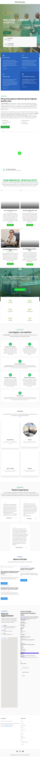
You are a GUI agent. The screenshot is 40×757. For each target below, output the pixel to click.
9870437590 (10, 726)
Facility (22, 727)
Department (23, 725)
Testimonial (23, 737)
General (30, 468)
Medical (28, 566)
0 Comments (10, 575)
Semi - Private (10, 468)
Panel (22, 732)
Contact (22, 744)
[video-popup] (19, 153)
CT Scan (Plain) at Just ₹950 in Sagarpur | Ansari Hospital (27, 569)
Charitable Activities (24, 742)
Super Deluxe (10, 439)
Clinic (23, 566)
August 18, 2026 (4, 575)
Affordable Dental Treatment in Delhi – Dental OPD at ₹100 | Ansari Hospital (10, 588)
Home (22, 721)
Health (26, 566)
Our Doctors (23, 729)
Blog (1, 569)
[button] (4, 583)
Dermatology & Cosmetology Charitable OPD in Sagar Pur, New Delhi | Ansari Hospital (10, 572)
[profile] (10, 438)
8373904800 (5, 726)
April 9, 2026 (23, 571)
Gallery (22, 734)
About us (22, 723)
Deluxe (30, 439)
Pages (22, 736)
